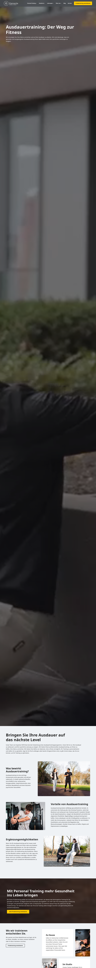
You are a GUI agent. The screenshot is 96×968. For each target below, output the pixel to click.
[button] (32, 3)
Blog (65, 3)
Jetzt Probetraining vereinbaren (18, 911)
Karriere (70, 3)
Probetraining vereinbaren (83, 3)
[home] (14, 3)
